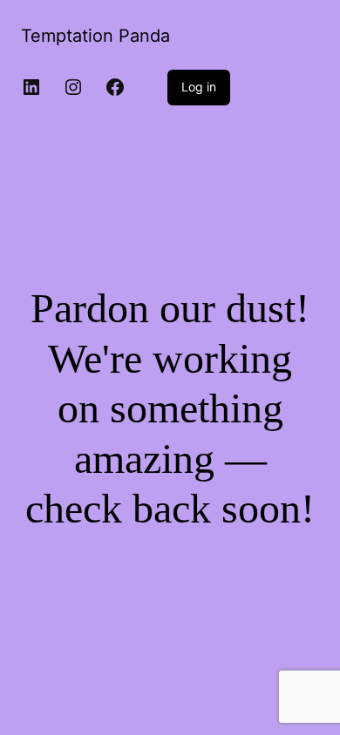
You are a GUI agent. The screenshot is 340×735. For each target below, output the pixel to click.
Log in (198, 86)
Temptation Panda (95, 35)
